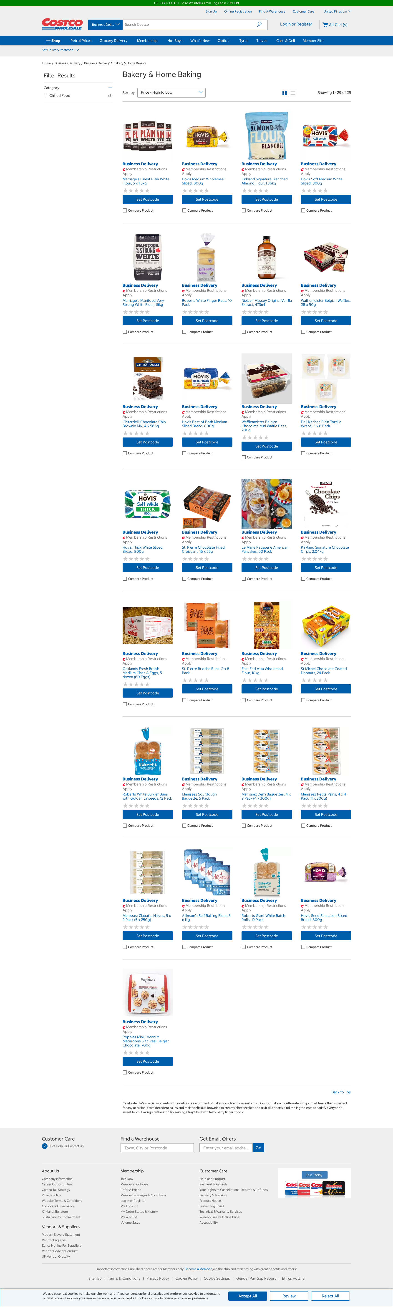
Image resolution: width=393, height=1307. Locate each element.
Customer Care (58, 1139)
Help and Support (212, 1179)
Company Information (57, 1179)
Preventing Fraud (211, 1206)
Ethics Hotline (293, 1278)
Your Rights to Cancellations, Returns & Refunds (233, 1190)
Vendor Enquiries (54, 1240)
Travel (261, 40)
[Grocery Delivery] (128, 40)
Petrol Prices (81, 40)
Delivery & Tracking (213, 1195)
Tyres (243, 40)
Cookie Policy (186, 1278)
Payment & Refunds (213, 1184)
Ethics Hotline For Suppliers (61, 1245)
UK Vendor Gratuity (56, 1256)
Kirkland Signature (55, 1212)
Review (289, 1296)
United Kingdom (335, 11)
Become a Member (198, 1269)
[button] (262, 24)
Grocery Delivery (113, 40)
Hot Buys (174, 40)
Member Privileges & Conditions (143, 1195)
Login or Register (296, 24)
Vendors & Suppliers (61, 1226)
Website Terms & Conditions (62, 1201)
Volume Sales (130, 1222)
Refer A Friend (131, 1190)
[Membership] (158, 40)
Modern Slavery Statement (61, 1235)
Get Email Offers (217, 1139)
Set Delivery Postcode (58, 50)
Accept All (247, 1296)
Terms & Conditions (124, 1278)
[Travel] (267, 40)
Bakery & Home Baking (129, 63)
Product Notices (210, 1201)
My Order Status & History (139, 1212)
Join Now (127, 1179)
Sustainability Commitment (61, 1217)
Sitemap (95, 1278)
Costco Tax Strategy (56, 1190)
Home (46, 63)
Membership (147, 40)
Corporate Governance (58, 1206)
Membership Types (134, 1184)
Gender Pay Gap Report (256, 1278)
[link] (148, 158)
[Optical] (230, 40)
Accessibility (208, 1222)
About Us (50, 1171)
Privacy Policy (51, 1195)
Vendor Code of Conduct (60, 1251)
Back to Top (341, 1092)
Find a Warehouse (140, 1139)
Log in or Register (133, 1201)
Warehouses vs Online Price (219, 1217)
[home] (62, 24)
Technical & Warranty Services (220, 1212)
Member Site (313, 40)
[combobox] (105, 24)
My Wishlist (129, 1217)
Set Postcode (147, 199)
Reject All (330, 1296)
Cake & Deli (285, 40)
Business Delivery (67, 63)
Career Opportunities (57, 1184)
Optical (223, 40)
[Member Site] (324, 40)
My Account (129, 1206)
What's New (200, 40)
